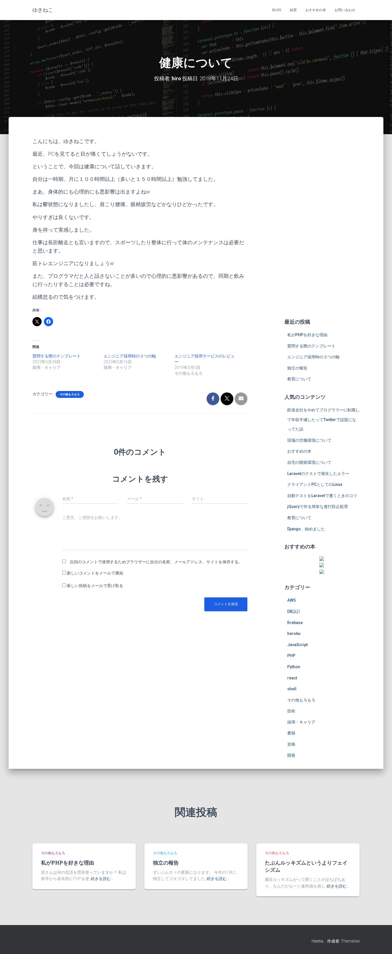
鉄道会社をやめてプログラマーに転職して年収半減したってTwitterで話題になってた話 (323, 419)
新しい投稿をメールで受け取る (95, 585)
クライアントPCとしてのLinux (314, 484)
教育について (299, 379)
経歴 (293, 10)
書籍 (291, 733)
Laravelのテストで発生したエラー (318, 473)
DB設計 (293, 611)
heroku (293, 633)
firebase (295, 622)
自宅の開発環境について (309, 462)
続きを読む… (102, 878)
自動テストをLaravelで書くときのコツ (322, 495)
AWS (291, 600)
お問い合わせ (345, 10)
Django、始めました (306, 529)
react (292, 678)
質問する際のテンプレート (56, 356)
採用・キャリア (301, 722)
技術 (291, 711)
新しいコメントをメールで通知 (95, 573)
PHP (291, 655)
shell (291, 689)
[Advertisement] (322, 223)
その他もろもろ (70, 394)
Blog (276, 10)
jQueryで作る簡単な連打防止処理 (317, 506)
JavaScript (297, 644)
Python (293, 666)
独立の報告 (297, 368)
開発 (291, 755)
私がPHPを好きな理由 (307, 335)
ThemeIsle (350, 941)
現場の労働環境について (309, 440)
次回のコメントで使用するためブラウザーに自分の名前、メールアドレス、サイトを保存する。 (156, 562)
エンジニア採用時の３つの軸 (130, 356)
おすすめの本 (315, 10)
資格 (291, 744)
